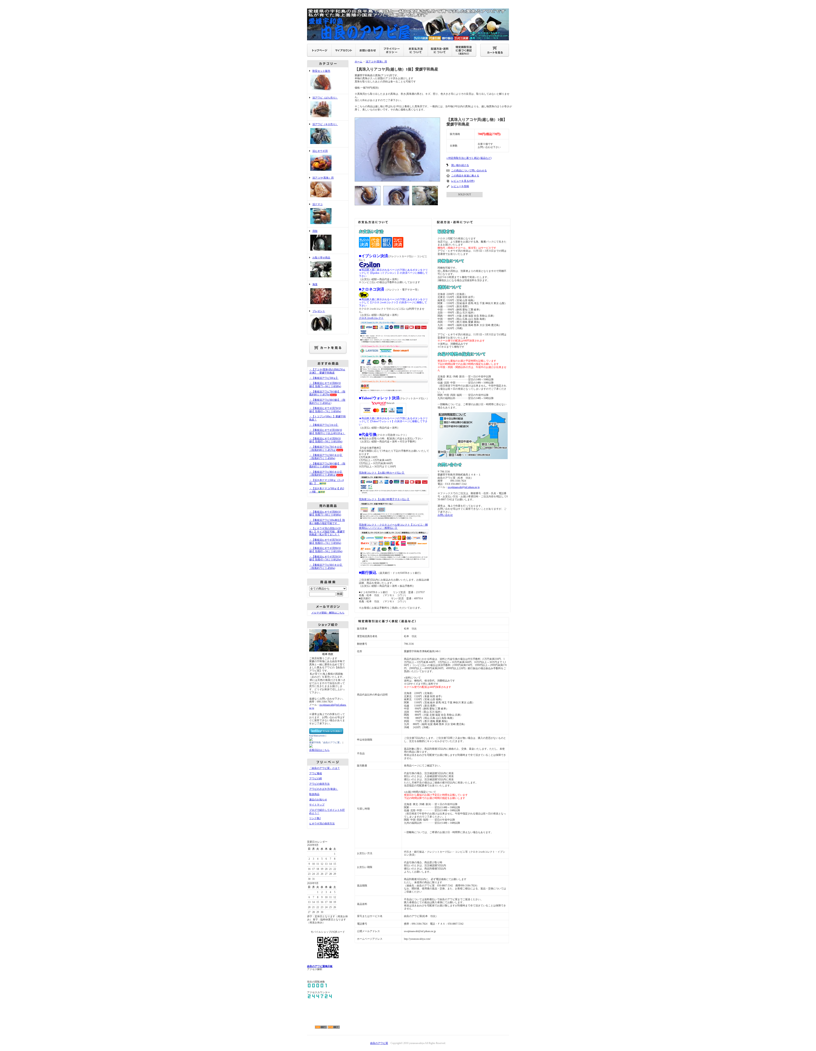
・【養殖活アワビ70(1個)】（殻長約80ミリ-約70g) (327, 393)
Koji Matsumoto (317, 735)
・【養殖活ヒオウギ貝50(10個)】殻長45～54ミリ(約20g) (325, 558)
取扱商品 (314, 794)
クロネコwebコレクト (371, 317)
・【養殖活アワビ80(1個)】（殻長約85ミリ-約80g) (327, 465)
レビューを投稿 (460, 186)
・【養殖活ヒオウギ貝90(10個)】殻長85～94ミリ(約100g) (325, 440)
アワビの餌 (315, 778)
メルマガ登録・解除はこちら (327, 612)
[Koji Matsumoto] (311, 739)
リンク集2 (315, 818)
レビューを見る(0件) (463, 180)
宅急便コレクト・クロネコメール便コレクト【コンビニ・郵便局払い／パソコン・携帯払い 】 (393, 526)
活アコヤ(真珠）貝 (323, 177)
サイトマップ (316, 804)
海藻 (314, 284)
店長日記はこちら (319, 750)
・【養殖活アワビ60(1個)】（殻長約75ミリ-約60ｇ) (327, 401)
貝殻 (314, 231)
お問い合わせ (445, 515)
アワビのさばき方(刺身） (323, 788)
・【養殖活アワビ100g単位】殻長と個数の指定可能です (327, 522)
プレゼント (318, 311)
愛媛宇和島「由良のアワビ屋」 (325, 742)
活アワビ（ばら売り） (325, 97)
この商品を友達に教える (465, 175)
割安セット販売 (321, 70)
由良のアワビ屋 (379, 1043)
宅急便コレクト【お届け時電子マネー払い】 (384, 499)
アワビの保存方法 (319, 783)
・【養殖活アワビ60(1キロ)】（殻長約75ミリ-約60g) (326, 457)
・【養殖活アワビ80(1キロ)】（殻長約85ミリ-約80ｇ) (326, 473)
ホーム (358, 61)
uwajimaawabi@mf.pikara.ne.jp (464, 487)
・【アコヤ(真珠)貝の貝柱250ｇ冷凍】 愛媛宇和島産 (327, 371)
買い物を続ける (460, 165)
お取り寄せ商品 (321, 257)
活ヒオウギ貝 (320, 151)
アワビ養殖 (315, 773)
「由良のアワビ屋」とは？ (324, 768)
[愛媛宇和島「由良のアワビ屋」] (311, 746)
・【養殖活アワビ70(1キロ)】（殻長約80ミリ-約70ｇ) (326, 448)
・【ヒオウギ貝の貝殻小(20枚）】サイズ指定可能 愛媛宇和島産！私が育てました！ (327, 531)
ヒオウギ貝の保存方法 (322, 823)
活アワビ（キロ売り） (325, 124)
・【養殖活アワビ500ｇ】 (324, 378)
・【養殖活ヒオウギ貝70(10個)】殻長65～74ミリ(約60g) (325, 410)
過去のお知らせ (318, 799)
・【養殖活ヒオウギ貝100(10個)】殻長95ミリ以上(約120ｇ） (327, 432)
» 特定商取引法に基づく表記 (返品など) (469, 158)
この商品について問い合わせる (469, 170)
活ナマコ (317, 204)
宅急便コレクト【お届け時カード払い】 (382, 472)
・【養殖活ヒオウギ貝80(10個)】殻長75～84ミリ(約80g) (325, 385)
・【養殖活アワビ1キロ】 (324, 424)
